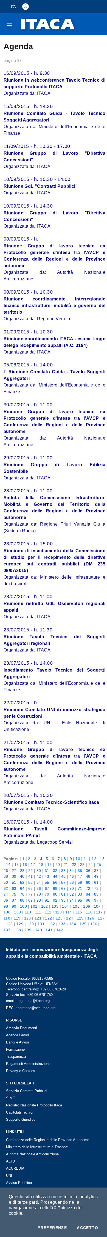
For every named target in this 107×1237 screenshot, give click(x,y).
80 (55, 894)
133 (62, 924)
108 (7, 912)
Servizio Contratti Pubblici (26, 1091)
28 (22, 870)
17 (33, 864)
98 (6, 906)
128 (9, 924)
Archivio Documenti (21, 1028)
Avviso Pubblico (19, 1183)
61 (96, 882)
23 (82, 864)
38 (6, 876)
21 (66, 864)
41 (30, 876)
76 (22, 894)
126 (90, 918)
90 (38, 900)
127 (101, 918)
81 (63, 894)
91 (47, 900)
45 (63, 876)
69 (63, 888)
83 (80, 894)
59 (80, 882)
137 (7, 930)
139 (28, 930)
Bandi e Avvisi (17, 1042)
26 (6, 870)
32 (55, 870)
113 (58, 912)
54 (38, 882)
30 (38, 870)
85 (96, 894)
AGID (10, 1161)
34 (71, 870)
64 (22, 888)
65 (30, 888)
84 (88, 894)
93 (63, 900)
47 (80, 876)
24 (90, 864)
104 (65, 906)
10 (77, 859)
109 (17, 912)
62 (6, 888)
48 (88, 876)
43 (47, 876)
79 (47, 894)
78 (38, 894)
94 (71, 900)
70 (71, 888)
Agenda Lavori (17, 1035)
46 (71, 876)
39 (14, 876)
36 (88, 870)
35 (80, 870)
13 (102, 859)
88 (22, 900)
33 (63, 870)
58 (71, 882)
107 (97, 906)
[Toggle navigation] (9, 23)
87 (14, 900)
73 (96, 888)
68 (55, 888)
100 (23, 906)
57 (63, 882)
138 (17, 930)
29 (30, 870)
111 (38, 912)
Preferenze (52, 1228)
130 (30, 924)
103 (55, 906)
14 (8, 864)
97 (96, 900)
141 (49, 930)
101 (33, 906)
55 (47, 882)
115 (79, 912)
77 (30, 894)
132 (51, 924)
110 (28, 912)
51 (14, 882)
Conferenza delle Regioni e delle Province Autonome (47, 1140)
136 (93, 924)
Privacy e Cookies (20, 1071)
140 (38, 930)
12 (94, 859)
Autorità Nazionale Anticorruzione (32, 1154)
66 (38, 888)
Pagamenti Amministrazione (28, 1064)
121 (38, 918)
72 (88, 888)
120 (27, 918)
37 (96, 870)
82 (71, 894)
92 (55, 900)
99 (14, 906)
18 (41, 864)
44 (55, 876)
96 (88, 900)
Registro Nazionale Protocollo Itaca (34, 1105)
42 (38, 876)
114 (68, 912)
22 (74, 864)
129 (19, 924)
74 (6, 894)
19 (49, 864)
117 (99, 912)
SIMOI (11, 1098)
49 (96, 876)
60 (88, 882)
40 (22, 876)
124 (69, 918)
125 (80, 918)
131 (41, 924)
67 (47, 888)
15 (16, 864)
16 (24, 864)
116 (89, 912)
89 (30, 900)
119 (17, 918)
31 (47, 870)
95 (80, 900)
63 (14, 888)
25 (99, 864)
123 (59, 918)
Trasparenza (16, 1056)
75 (14, 894)
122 (48, 918)
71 (80, 888)
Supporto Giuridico (20, 1119)
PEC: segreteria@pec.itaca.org (30, 1008)
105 (76, 906)
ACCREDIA (15, 1168)
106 (86, 906)
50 (6, 882)
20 (57, 864)
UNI (9, 1176)
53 (30, 882)
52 (22, 882)
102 (44, 906)
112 (48, 912)
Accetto (87, 1228)
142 (59, 930)
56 (55, 882)
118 (7, 918)
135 (83, 924)
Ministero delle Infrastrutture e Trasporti (37, 1147)
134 (72, 924)
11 (86, 859)
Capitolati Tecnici (19, 1112)
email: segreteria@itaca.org (28, 1001)
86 (6, 900)
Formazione (15, 1049)
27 (14, 870)
